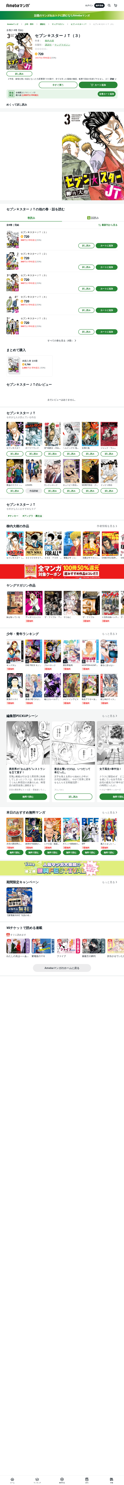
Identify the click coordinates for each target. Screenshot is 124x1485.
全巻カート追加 (106, 93)
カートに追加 (106, 245)
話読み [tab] (95, 218)
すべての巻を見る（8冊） (60, 340)
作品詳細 (34, 490)
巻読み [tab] (31, 218)
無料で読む (28, 796)
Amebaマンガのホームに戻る (62, 968)
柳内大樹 (49, 40)
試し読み (19, 73)
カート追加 (100, 84)
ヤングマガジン (62, 44)
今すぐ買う (58, 84)
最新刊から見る (110, 224)
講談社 (48, 44)
